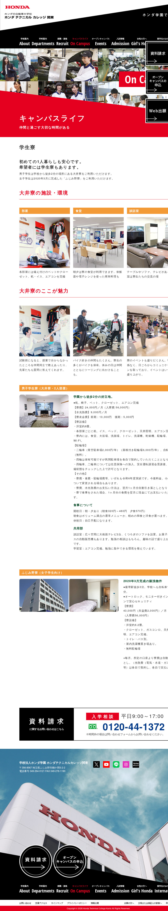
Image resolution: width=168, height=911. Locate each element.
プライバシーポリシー (77, 902)
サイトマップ (57, 902)
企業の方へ (129, 902)
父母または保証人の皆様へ (150, 902)
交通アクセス (41, 902)
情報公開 (95, 902)
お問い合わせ (25, 902)
